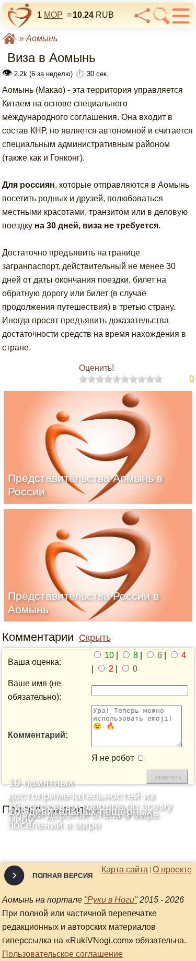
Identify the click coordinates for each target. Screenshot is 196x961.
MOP (53, 14)
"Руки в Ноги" (110, 899)
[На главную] (19, 15)
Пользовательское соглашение (62, 954)
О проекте (172, 870)
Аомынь (41, 38)
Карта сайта (124, 870)
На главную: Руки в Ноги (9, 38)
